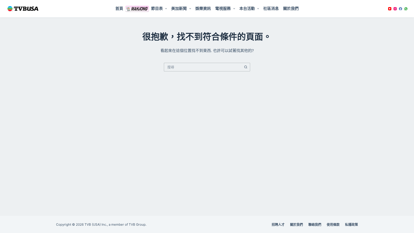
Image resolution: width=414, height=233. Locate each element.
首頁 (119, 8)
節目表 (157, 8)
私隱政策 (351, 224)
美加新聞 (179, 8)
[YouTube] (389, 8)
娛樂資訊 (203, 8)
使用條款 (333, 224)
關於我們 (291, 8)
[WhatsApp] (406, 8)
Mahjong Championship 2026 (137, 8)
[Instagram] (395, 8)
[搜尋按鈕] (246, 67)
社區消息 (271, 8)
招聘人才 (278, 224)
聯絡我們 (314, 224)
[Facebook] (400, 8)
